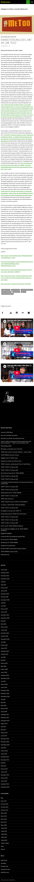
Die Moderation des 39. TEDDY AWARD (11, 492)
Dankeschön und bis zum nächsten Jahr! (11, 461)
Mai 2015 (3, 763)
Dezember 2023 (5, 615)
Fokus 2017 (4, 801)
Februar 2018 (4, 708)
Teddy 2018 (13, 36)
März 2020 (3, 666)
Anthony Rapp (15, 289)
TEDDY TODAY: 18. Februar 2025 (9, 489)
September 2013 (5, 787)
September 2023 (5, 618)
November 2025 (5, 575)
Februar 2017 (4, 732)
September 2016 (5, 744)
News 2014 (4, 813)
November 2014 (5, 775)
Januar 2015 (4, 772)
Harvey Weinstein (6, 291)
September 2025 (5, 578)
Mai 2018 (3, 702)
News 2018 (7, 36)
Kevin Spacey (16, 291)
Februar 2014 (4, 778)
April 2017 (3, 726)
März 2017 (3, 729)
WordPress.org (5, 872)
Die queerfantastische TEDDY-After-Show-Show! (14, 514)
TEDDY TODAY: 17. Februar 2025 (9, 495)
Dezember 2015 (5, 756)
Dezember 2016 (5, 738)
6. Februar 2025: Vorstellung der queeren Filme (13, 536)
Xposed (3, 849)
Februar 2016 (4, 750)
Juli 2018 (3, 699)
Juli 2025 (3, 581)
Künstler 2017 (4, 810)
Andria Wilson (6, 289)
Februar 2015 (4, 769)
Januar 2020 (4, 672)
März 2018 (3, 705)
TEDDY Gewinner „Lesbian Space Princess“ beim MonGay (16, 464)
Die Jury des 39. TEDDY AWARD (9, 539)
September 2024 (5, 600)
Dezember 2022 (5, 633)
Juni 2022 (3, 642)
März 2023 (3, 624)
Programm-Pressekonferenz (8, 545)
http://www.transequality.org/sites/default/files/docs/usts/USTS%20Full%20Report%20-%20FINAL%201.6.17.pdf (17, 263)
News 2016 (4, 819)
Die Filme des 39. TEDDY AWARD (9, 542)
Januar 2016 (4, 753)
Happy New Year (5, 554)
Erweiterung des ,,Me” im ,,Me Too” (16, 41)
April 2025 (3, 584)
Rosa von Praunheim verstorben (9, 435)
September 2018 (5, 696)
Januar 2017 (4, 735)
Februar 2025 (4, 587)
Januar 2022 (4, 648)
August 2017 (4, 723)
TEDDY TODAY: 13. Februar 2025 (9, 523)
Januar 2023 (4, 630)
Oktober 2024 (4, 597)
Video (2, 846)
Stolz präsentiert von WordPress (8, 880)
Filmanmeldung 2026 (6, 446)
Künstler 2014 (4, 804)
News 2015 (4, 816)
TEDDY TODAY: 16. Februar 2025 (9, 507)
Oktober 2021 (4, 654)
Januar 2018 (4, 711)
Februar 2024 (4, 609)
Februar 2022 (4, 645)
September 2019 (5, 678)
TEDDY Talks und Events (7, 498)
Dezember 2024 (5, 594)
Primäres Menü (32, 2)
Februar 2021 (4, 663)
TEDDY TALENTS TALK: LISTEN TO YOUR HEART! (14, 501)
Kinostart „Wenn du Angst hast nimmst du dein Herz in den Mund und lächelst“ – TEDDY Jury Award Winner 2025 (16, 442)
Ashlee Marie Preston (27, 289)
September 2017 (5, 720)
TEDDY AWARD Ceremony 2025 (9, 551)
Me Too (24, 291)
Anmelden (3, 863)
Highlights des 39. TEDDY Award (9, 458)
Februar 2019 (4, 684)
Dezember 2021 (5, 651)
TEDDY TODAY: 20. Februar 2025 (9, 479)
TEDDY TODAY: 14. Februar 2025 (9, 520)
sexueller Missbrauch (7, 293)
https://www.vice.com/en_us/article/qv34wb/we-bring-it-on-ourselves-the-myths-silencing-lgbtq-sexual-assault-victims (16, 278)
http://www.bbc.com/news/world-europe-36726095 (16, 284)
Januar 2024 (4, 612)
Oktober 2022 (4, 636)
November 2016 (5, 741)
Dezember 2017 (5, 714)
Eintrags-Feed (4, 866)
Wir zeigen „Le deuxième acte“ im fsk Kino (11, 449)
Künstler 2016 (4, 807)
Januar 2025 (4, 590)
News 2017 (4, 822)
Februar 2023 (4, 627)
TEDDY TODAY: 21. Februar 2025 (9, 476)
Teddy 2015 (4, 831)
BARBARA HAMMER (6, 533)
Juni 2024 (3, 606)
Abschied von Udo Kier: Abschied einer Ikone (12, 438)
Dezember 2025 (5, 572)
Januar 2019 (4, 687)
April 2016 (3, 747)
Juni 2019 (3, 681)
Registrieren (4, 860)
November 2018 (5, 693)
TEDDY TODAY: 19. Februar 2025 (9, 486)
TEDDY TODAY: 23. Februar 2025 (9, 467)
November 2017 (5, 717)
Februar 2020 (4, 669)
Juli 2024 (3, 603)
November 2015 (5, 760)
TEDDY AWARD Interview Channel (10, 455)
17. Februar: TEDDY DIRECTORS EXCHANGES (13, 504)
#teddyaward (5, 2)
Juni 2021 (3, 657)
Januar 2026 (4, 569)
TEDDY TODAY (5, 843)
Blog (2, 36)
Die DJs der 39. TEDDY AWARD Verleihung (12, 526)
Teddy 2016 (4, 834)
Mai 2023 (3, 621)
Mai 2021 (3, 660)
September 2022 (5, 639)
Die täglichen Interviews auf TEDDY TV (11, 511)
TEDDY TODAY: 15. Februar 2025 (9, 517)
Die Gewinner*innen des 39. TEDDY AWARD (12, 473)
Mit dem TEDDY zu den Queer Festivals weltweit (13, 548)
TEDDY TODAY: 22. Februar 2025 (9, 470)
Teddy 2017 (4, 837)
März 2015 (3, 766)
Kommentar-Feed (5, 869)
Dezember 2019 (5, 675)
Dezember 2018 (5, 690)
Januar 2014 (4, 781)
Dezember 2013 (5, 784)
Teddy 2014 (4, 828)
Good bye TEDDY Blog (6, 432)
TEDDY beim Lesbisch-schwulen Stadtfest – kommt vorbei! (16, 452)
